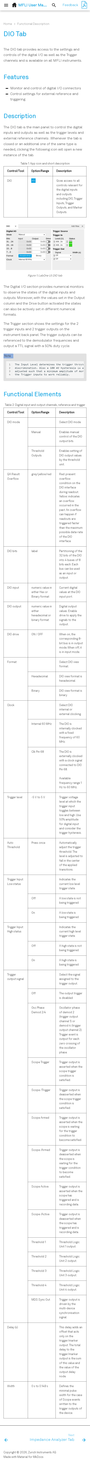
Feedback (70, 5)
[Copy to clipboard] (80, 365)
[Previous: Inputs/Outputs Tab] (6, 1438)
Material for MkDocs (30, 1457)
